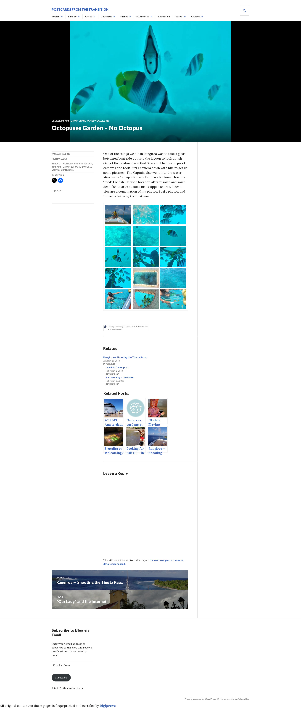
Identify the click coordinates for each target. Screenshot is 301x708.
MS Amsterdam (83, 163)
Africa (88, 16)
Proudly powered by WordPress (200, 699)
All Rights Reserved (115, 329)
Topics (55, 16)
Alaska (178, 16)
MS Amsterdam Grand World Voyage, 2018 (85, 121)
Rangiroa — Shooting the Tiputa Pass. (125, 357)
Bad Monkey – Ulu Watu (120, 377)
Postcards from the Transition (80, 9)
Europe (72, 16)
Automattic (243, 699)
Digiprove (108, 706)
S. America (164, 16)
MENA (124, 16)
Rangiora (68, 170)
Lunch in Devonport (117, 367)
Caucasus (106, 16)
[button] (118, 214)
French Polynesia (63, 163)
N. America (142, 16)
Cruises (195, 16)
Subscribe (61, 677)
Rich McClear (59, 159)
